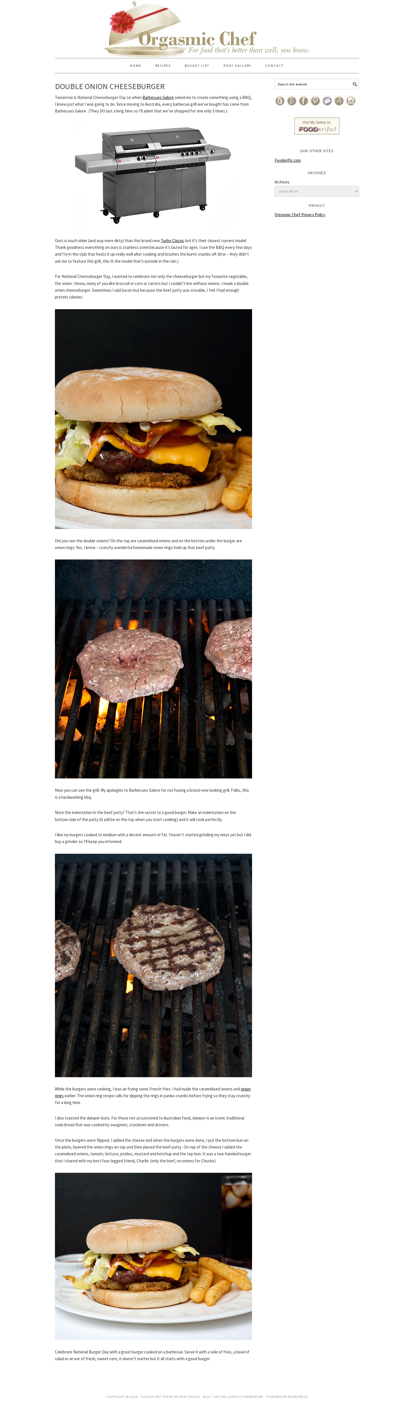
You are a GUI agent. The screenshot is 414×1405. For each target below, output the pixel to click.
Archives (282, 182)
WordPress (298, 1397)
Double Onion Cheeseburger (110, 86)
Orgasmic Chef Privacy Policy (300, 214)
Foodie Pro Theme (157, 1397)
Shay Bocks (189, 1397)
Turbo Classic (172, 240)
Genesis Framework (245, 1397)
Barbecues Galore (158, 97)
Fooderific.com (288, 160)
